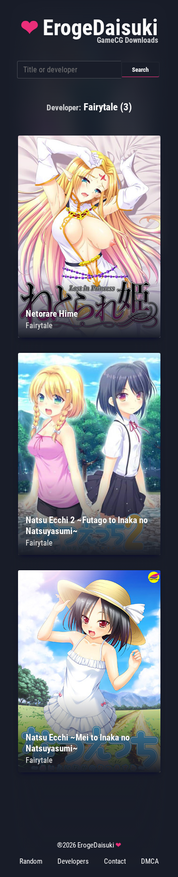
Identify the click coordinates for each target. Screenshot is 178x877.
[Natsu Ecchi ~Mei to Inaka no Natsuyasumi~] (89, 769)
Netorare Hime (52, 313)
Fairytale (39, 325)
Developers (73, 861)
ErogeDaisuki (89, 30)
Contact (115, 861)
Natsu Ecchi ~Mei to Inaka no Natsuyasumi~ (78, 743)
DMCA (150, 861)
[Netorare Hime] (89, 335)
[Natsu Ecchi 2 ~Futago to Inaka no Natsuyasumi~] (89, 552)
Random (30, 861)
